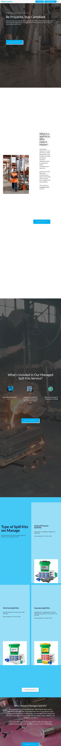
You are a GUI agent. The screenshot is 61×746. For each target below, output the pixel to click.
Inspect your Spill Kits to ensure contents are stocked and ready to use (30, 399)
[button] (58, 2)
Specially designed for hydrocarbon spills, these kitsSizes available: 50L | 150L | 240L (14, 614)
